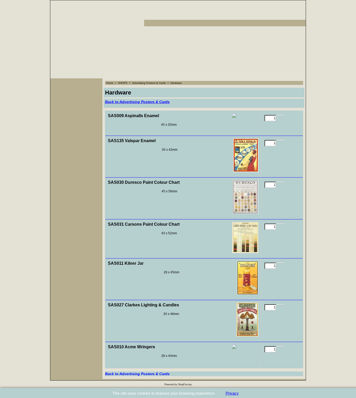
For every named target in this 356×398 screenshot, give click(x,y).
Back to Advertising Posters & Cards (137, 102)
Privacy (232, 393)
